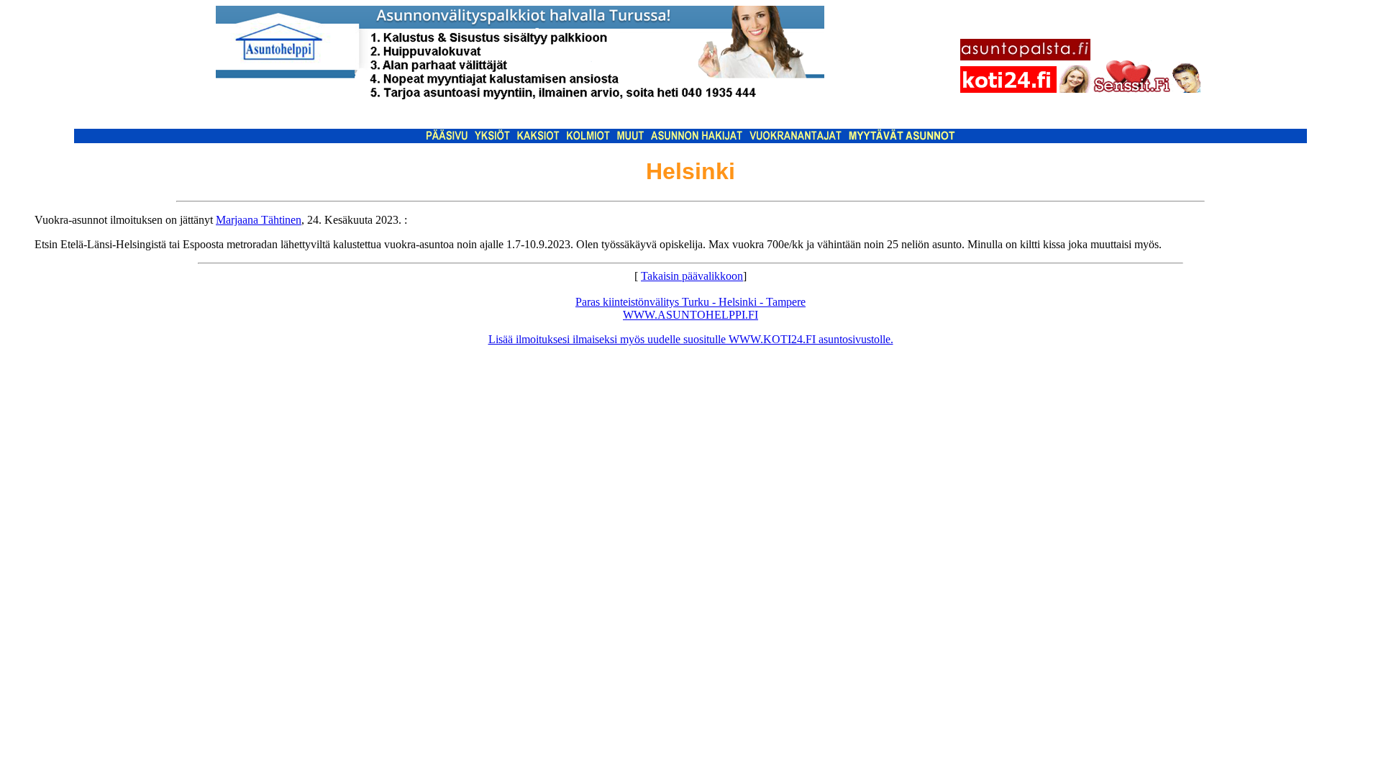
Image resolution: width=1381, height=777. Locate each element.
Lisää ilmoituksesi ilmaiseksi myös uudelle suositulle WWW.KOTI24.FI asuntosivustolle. (690, 339)
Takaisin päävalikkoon (692, 276)
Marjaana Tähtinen (258, 220)
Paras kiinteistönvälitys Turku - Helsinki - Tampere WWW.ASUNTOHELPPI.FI (690, 308)
